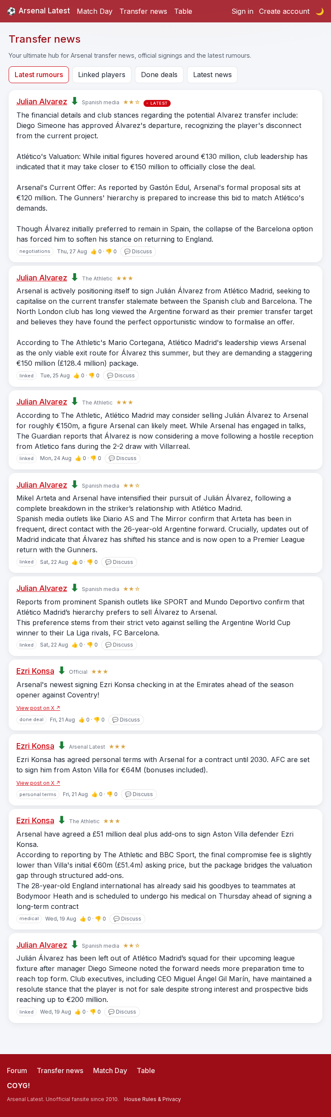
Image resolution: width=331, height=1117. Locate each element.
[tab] (39, 74)
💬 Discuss (138, 251)
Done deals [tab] (159, 74)
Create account (284, 11)
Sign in (242, 11)
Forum (17, 1070)
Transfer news (143, 11)
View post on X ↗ (38, 708)
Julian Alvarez (41, 101)
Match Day (94, 11)
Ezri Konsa (35, 670)
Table (183, 11)
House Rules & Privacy (152, 1099)
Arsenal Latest (38, 10)
